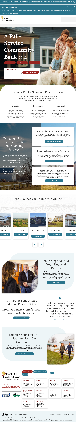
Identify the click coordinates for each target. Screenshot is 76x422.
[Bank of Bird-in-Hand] (11, 375)
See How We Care (54, 180)
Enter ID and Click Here (30, 72)
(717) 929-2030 (39, 385)
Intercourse (65, 380)
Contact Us (25, 374)
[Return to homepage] (7, 19)
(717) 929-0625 (66, 396)
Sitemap (52, 414)
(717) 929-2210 (26, 385)
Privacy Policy (58, 414)
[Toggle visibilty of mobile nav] (63, 19)
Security (72, 414)
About (73, 373)
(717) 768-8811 (26, 396)
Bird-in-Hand (26, 380)
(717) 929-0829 (66, 385)
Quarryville (65, 390)
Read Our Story (56, 282)
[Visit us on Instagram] (51, 373)
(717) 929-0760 (39, 396)
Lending (34, 62)
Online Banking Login (27, 371)
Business (22, 62)
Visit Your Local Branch (20, 234)
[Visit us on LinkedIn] (53, 373)
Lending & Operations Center (27, 391)
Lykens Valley (39, 390)
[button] (35, 245)
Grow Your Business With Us (54, 161)
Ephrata (38, 380)
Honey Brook (52, 380)
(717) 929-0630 (53, 385)
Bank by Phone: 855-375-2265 (40, 371)
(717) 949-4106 (39, 406)
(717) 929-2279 (26, 406)
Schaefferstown (39, 401)
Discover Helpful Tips (21, 317)
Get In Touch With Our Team (24, 353)
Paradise (25, 401)
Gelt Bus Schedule (38, 236)
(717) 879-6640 (53, 396)
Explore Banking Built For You (54, 141)
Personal (10, 62)
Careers (69, 373)
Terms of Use (66, 414)
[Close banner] (74, 2)
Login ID (7, 74)
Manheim (51, 390)
